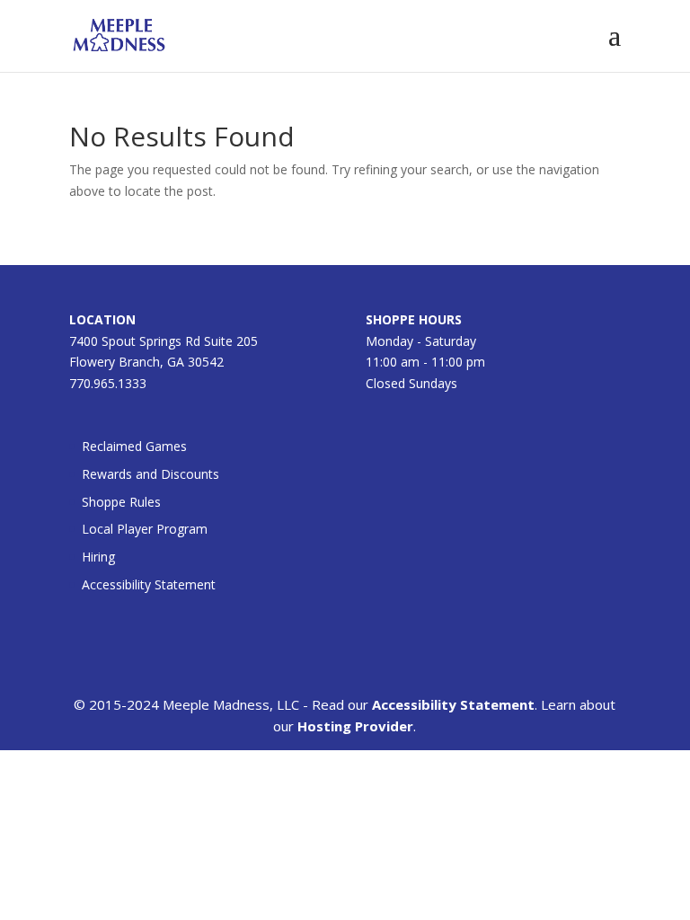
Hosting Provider (355, 726)
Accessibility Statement (149, 584)
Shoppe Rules (121, 501)
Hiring (98, 556)
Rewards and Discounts (150, 473)
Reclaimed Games (134, 446)
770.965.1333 (107, 383)
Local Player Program (145, 528)
